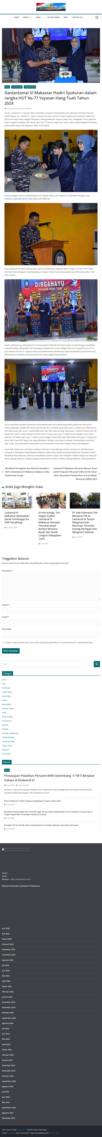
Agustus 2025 (7, 960)
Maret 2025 (7, 986)
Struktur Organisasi (10, 733)
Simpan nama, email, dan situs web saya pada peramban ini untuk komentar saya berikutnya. (49, 642)
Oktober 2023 (8, 1076)
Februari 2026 (8, 944)
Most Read (6, 696)
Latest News (7, 692)
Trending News (30, 87)
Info (66, 17)
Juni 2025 (6, 970)
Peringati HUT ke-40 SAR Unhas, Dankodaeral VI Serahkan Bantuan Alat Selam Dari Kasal (41, 825)
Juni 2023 (6, 1097)
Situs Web (6, 629)
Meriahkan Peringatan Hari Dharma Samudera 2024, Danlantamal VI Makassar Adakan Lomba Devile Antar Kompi (27, 472)
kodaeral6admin (26, 108)
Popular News (17, 87)
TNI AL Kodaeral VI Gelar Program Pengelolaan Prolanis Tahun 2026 (32, 801)
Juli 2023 (5, 1092)
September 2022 (9, 1107)
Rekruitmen (7, 721)
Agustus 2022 (7, 1113)
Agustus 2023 (7, 1086)
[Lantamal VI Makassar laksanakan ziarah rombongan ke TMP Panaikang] (17, 494)
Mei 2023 (6, 1102)
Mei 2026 (6, 934)
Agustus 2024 (7, 1023)
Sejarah (5, 725)
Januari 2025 (7, 997)
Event (4, 679)
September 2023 (9, 1081)
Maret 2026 (7, 939)
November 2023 (8, 1071)
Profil (26, 17)
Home (16, 17)
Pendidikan (6, 704)
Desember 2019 (8, 1118)
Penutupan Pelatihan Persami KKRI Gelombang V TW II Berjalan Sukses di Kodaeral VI (49, 777)
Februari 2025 (8, 991)
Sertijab (5, 729)
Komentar (7, 570)
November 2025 (8, 954)
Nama (5, 604)
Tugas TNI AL (7, 745)
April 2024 (6, 1044)
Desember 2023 (8, 1065)
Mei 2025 (6, 976)
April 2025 (6, 981)
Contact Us (77, 17)
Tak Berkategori (8, 737)
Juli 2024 (5, 1028)
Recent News (7, 717)
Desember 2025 (8, 949)
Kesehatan (6, 688)
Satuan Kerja (53, 17)
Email (5, 617)
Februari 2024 (8, 1055)
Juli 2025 (5, 965)
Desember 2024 (8, 1002)
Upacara (5, 750)
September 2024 (9, 1018)
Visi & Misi (6, 754)
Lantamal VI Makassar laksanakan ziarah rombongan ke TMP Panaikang (16, 517)
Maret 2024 (7, 1049)
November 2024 (8, 1007)
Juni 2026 (6, 928)
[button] (30, 17)
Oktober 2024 (8, 1012)
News (38, 17)
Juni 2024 (6, 1034)
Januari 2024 (7, 1060)
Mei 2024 (6, 1039)
